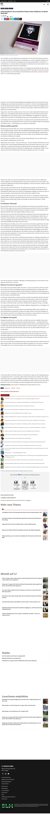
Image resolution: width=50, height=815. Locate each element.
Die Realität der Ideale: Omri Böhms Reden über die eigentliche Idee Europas (19, 405)
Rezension (18, 388)
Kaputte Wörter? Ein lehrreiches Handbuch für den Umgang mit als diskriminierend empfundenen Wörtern (25, 441)
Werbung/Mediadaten (6, 781)
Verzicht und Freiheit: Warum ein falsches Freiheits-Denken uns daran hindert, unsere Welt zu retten (24, 459)
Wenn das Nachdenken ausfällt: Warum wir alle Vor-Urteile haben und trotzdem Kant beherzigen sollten (24, 463)
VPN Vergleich (5, 788)
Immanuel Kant (7, 388)
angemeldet (9, 500)
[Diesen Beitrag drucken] (18, 19)
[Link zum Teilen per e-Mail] (21, 19)
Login (48, 1)
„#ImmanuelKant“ (15, 384)
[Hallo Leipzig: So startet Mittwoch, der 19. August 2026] (45, 713)
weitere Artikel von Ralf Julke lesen (10, 391)
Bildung (2, 8)
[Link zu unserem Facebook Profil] (3, 773)
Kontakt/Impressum (6, 777)
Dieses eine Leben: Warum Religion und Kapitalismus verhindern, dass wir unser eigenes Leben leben (24, 409)
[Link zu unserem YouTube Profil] (8, 773)
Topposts (11, 8)
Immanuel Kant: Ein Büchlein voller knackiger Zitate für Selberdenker (18, 438)
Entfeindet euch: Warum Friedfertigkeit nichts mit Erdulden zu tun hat (18, 413)
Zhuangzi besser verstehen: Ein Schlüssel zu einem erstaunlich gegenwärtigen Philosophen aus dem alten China (26, 467)
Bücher (6, 8)
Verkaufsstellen (5, 783)
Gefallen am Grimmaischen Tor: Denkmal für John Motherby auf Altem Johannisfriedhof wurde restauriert (25, 423)
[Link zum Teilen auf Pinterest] (8, 19)
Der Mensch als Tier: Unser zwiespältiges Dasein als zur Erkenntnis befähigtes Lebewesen (22, 398)
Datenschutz (4, 799)
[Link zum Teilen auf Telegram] (13, 19)
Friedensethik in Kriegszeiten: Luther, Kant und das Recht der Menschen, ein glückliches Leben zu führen (25, 420)
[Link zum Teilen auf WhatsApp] (10, 19)
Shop (15, 1)
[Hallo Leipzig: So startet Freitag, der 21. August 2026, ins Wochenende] (45, 707)
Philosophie (13, 388)
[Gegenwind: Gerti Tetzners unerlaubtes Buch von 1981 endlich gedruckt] (45, 526)
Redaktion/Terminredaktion (8, 779)
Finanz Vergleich (5, 790)
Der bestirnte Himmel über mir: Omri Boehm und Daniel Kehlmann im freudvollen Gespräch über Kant (24, 402)
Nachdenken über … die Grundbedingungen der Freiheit (15, 452)
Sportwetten (4, 792)
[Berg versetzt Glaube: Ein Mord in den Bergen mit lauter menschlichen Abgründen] (45, 531)
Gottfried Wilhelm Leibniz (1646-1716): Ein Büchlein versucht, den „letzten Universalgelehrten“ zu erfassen (25, 427)
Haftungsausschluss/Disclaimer (8, 796)
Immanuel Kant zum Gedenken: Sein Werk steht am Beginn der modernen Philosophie (21, 434)
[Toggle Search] (44, 4)
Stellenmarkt (10, 1)
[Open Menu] (48, 4)
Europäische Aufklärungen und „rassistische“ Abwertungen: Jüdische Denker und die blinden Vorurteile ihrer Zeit (26, 416)
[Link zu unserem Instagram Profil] (5, 773)
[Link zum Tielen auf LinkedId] (15, 19)
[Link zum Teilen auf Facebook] (5, 19)
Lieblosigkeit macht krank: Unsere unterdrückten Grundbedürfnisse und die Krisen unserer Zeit (23, 445)
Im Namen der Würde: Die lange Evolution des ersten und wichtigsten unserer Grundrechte (22, 431)
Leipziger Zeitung (4, 1)
